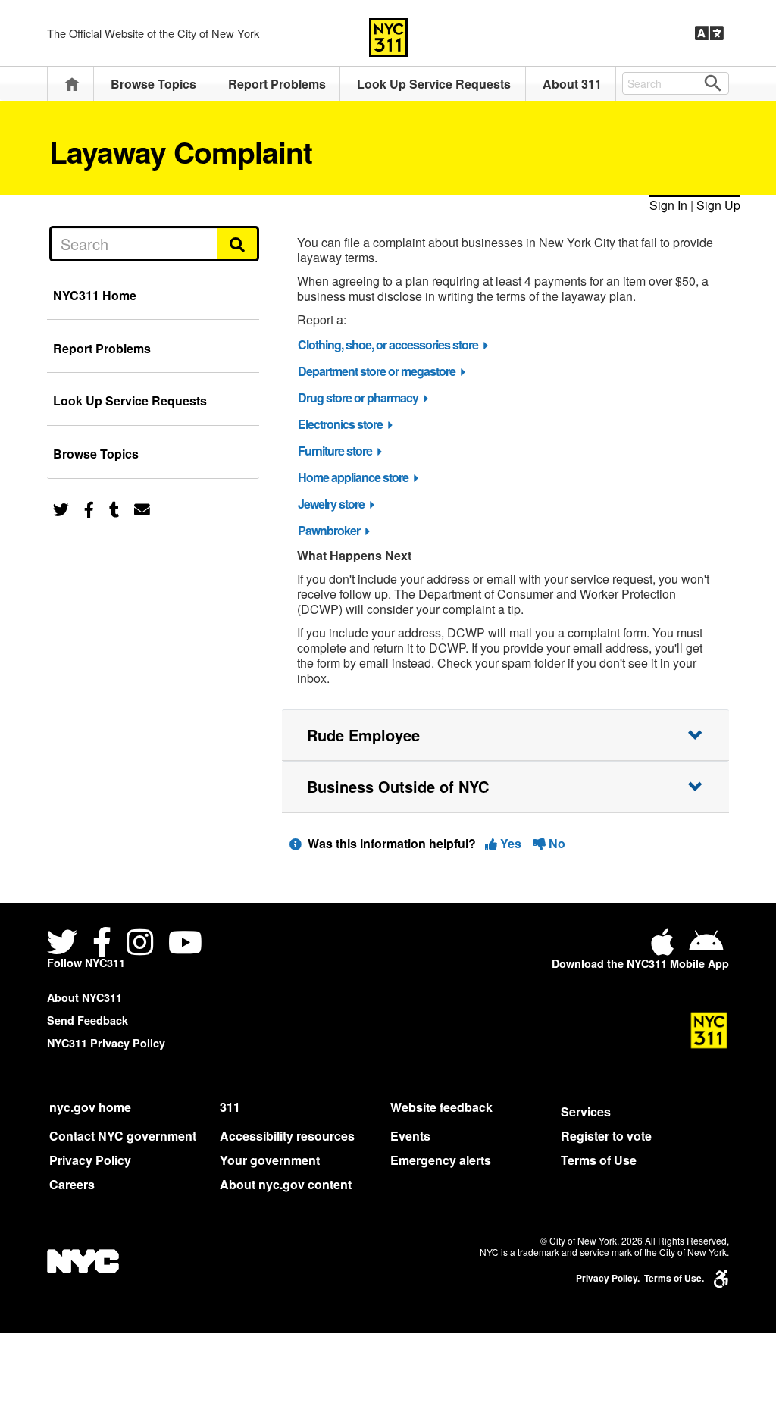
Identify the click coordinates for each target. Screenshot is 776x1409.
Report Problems (277, 83)
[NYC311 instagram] (139, 944)
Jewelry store (331, 503)
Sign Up (718, 205)
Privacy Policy (90, 1160)
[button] (505, 735)
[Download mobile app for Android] (706, 948)
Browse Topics (153, 83)
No (555, 843)
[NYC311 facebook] (101, 944)
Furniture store (335, 450)
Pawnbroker (329, 530)
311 (230, 1107)
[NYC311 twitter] (65, 944)
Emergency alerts (440, 1160)
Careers (72, 1184)
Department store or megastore (376, 371)
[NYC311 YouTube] (185, 944)
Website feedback (441, 1107)
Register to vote (606, 1135)
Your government (270, 1160)
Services (586, 1111)
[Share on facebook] (89, 508)
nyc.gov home (90, 1107)
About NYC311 (84, 997)
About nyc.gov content (286, 1184)
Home (72, 84)
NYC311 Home (94, 295)
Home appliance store (353, 477)
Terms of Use (599, 1160)
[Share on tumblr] (114, 508)
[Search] (238, 243)
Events (410, 1135)
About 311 (572, 83)
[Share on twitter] (61, 508)
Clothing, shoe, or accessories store (388, 344)
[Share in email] (142, 508)
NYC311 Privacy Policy (106, 1042)
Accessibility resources (287, 1135)
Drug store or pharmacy (358, 397)
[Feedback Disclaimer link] (295, 843)
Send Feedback (87, 1020)
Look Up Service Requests (434, 83)
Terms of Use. (674, 1278)
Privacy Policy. (608, 1278)
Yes (510, 843)
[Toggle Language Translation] (709, 33)
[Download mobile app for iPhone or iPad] (665, 948)
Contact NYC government (122, 1135)
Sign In (668, 205)
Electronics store (340, 424)
